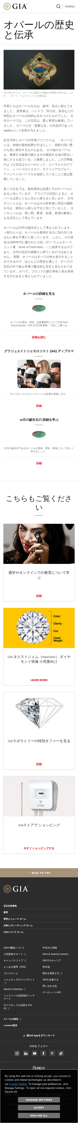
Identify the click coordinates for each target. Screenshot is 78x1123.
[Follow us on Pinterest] (52, 1053)
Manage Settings (39, 1099)
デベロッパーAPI (52, 992)
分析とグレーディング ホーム (18, 925)
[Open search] (58, 6)
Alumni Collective (13, 989)
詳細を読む (39, 337)
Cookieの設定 (10, 1025)
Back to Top (41, 873)
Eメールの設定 (11, 1019)
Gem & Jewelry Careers (55, 954)
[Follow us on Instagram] (43, 1053)
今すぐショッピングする (39, 848)
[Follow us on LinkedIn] (26, 1053)
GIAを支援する (51, 979)
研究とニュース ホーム (15, 919)
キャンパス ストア (13, 960)
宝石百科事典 (10, 906)
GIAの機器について (14, 947)
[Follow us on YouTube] (34, 1053)
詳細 (39, 406)
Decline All (39, 1115)
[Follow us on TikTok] (61, 1053)
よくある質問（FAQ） (15, 966)
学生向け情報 (50, 947)
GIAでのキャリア (52, 960)
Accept (39, 1107)
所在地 (46, 966)
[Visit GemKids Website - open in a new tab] (39, 1068)
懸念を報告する (51, 973)
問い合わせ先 (50, 986)
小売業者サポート (13, 954)
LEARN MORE (39, 680)
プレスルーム (11, 973)
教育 (6, 912)
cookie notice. (18, 1084)
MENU (71, 6)
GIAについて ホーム (14, 932)
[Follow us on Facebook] (17, 1053)
